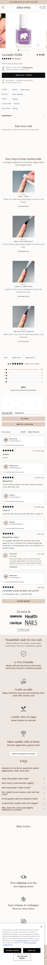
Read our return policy (23, 908)
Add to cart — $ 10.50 (23, 75)
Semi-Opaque (17, 94)
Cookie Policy (7, 945)
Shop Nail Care (24, 206)
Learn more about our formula (23, 754)
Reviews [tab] (7, 413)
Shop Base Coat (23, 251)
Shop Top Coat (23, 341)
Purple (14, 90)
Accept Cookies (12, 950)
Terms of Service (30, 943)
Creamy (15, 99)
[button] (23, 369)
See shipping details (24, 886)
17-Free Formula (27, 67)
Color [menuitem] (6, 358)
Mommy (17, 104)
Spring (15, 108)
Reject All (32, 950)
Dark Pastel (25, 90)
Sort (24, 432)
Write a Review (29, 424)
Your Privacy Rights (22, 957)
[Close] (41, 926)
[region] (23, 2)
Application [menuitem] (16, 358)
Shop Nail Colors (23, 296)
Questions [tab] (19, 413)
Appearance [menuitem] (30, 358)
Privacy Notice (22, 941)
